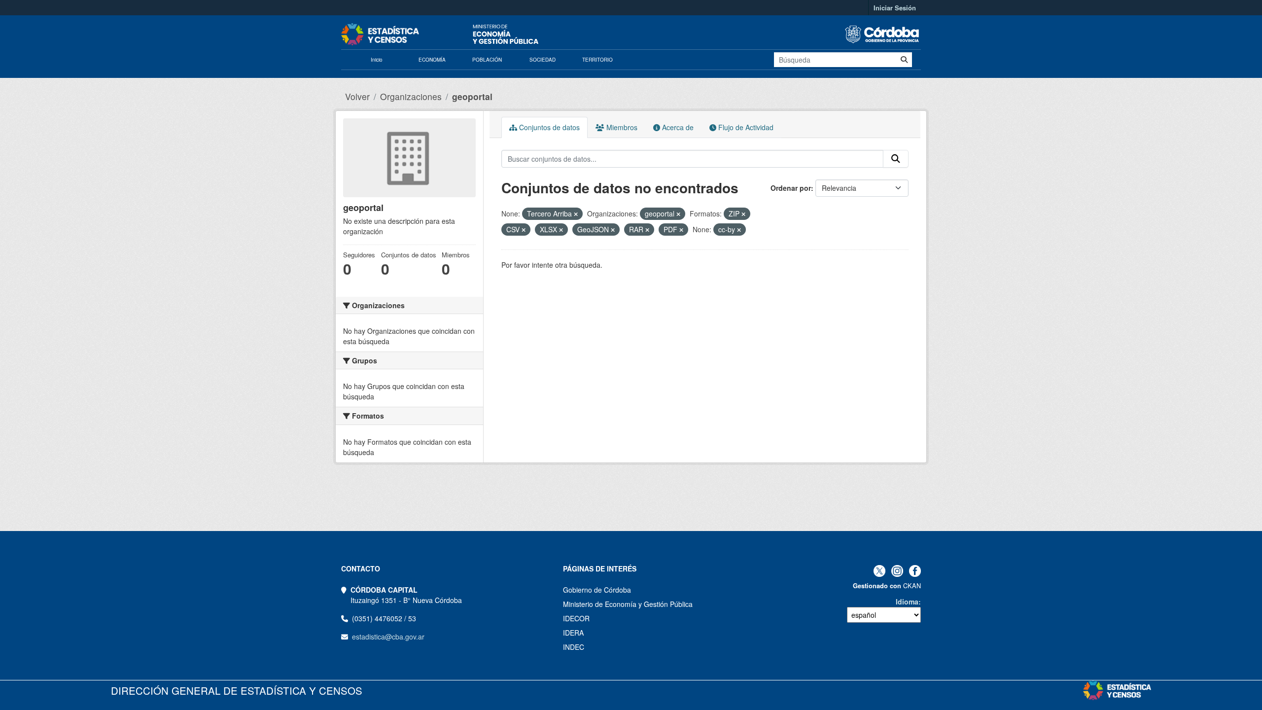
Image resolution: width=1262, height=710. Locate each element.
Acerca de (677, 127)
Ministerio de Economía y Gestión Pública (628, 604)
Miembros (620, 127)
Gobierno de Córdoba (597, 590)
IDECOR (576, 618)
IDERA (573, 633)
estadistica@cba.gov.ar (388, 636)
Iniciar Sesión (895, 7)
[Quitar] (576, 214)
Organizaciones (411, 96)
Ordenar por (791, 188)
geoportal (472, 96)
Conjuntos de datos (548, 127)
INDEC (573, 647)
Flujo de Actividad (744, 127)
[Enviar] (904, 59)
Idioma (907, 601)
